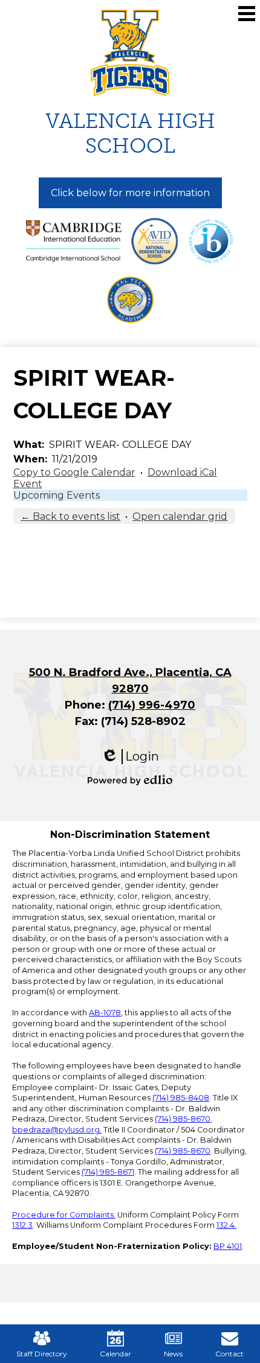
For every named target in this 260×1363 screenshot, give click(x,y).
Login (130, 756)
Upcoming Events (56, 495)
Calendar (115, 1353)
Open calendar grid (179, 516)
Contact (229, 1353)
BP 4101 (227, 1246)
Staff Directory (41, 1353)
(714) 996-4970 (151, 705)
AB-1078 (105, 1012)
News (173, 1353)
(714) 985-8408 (180, 1097)
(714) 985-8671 (108, 1171)
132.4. (226, 1225)
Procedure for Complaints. (63, 1214)
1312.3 (22, 1225)
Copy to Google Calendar (74, 472)
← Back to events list (70, 516)
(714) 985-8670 (182, 1118)
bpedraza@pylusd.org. (57, 1129)
